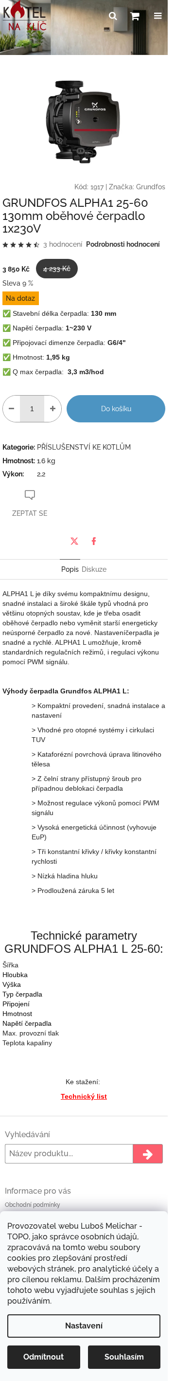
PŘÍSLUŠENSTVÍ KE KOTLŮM (84, 447)
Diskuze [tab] (94, 569)
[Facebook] (94, 541)
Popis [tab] (70, 569)
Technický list (84, 1096)
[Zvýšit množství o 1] (52, 409)
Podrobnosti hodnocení (123, 244)
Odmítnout (43, 1357)
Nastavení (84, 1325)
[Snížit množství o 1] (11, 409)
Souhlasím (124, 1357)
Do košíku (116, 409)
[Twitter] (74, 541)
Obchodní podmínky (32, 1204)
